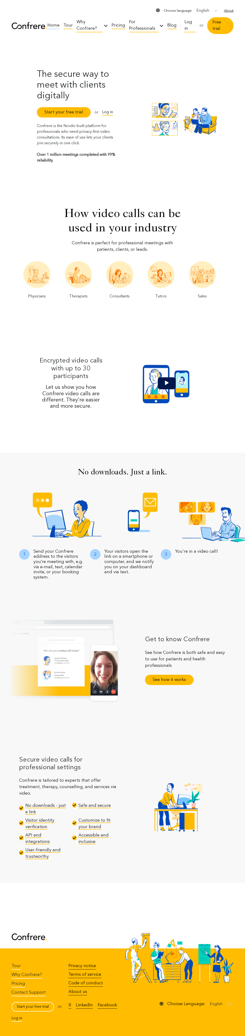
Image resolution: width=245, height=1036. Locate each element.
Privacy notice (82, 966)
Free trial (216, 25)
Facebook (107, 1005)
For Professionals (142, 25)
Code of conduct (85, 983)
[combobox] (196, 11)
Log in (188, 25)
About (229, 10)
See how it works (169, 680)
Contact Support (28, 992)
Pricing (118, 25)
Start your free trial (64, 112)
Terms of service (84, 974)
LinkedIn (84, 1005)
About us (77, 992)
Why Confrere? (87, 25)
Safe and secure (94, 805)
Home (53, 25)
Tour (68, 25)
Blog (172, 25)
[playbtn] (167, 383)
